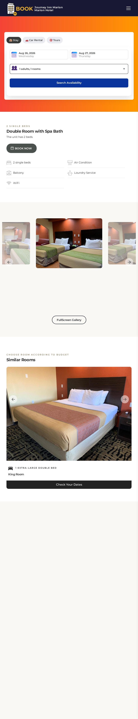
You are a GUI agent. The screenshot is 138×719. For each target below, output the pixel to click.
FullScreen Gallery (69, 320)
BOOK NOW (23, 148)
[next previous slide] (9, 262)
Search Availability (69, 82)
